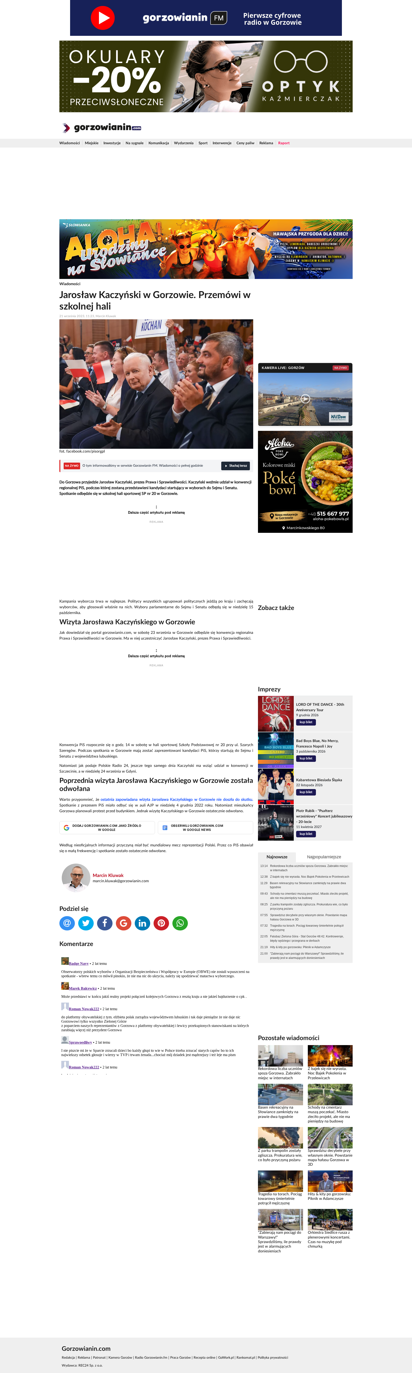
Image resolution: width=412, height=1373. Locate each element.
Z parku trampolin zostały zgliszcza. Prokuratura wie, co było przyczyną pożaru (309, 906)
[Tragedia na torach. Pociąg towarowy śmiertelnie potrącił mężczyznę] (280, 1181)
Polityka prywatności (273, 1357)
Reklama (266, 143)
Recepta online (204, 1357)
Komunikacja (159, 143)
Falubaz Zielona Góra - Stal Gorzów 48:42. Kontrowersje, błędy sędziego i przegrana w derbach (307, 938)
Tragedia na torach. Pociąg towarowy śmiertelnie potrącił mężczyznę (307, 928)
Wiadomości (69, 143)
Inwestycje (112, 143)
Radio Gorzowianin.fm (151, 1357)
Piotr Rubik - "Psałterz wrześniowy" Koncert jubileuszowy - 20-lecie (324, 816)
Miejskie (91, 143)
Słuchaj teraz (238, 465)
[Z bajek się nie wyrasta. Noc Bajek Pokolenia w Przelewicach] (330, 1056)
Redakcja (68, 1357)
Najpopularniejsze (324, 857)
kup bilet (306, 722)
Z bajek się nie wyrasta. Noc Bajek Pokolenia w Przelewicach (309, 876)
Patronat (99, 1357)
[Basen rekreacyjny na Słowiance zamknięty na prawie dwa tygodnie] (280, 1094)
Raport (284, 143)
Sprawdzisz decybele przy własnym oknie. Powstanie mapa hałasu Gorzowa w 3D (308, 917)
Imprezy (269, 689)
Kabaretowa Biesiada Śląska (319, 780)
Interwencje (222, 143)
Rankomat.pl (246, 1357)
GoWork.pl (226, 1357)
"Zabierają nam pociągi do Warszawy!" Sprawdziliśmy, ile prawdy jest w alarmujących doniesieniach (307, 956)
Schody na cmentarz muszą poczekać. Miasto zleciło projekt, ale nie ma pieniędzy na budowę (309, 896)
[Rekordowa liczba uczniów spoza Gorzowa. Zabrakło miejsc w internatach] (280, 1056)
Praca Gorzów (180, 1357)
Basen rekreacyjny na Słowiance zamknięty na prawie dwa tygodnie (308, 885)
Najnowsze (277, 857)
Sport (203, 143)
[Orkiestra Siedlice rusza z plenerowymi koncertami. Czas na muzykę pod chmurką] (330, 1219)
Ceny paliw (245, 143)
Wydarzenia (184, 143)
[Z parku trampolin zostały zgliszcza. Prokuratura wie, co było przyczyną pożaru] (280, 1137)
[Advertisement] (206, 183)
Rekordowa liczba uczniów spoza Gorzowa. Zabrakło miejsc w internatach (309, 868)
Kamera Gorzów (120, 1357)
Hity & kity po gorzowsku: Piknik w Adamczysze (300, 947)
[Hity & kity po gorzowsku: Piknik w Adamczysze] (330, 1181)
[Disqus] (156, 1015)
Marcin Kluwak (108, 875)
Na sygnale (135, 143)
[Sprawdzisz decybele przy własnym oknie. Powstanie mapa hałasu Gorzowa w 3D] (330, 1137)
